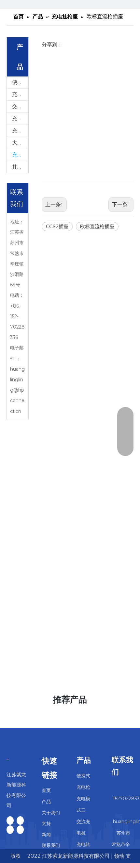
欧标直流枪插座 (97, 226)
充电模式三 (20, 94)
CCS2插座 (57, 226)
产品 (46, 801)
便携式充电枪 (20, 82)
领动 (119, 856)
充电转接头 (20, 118)
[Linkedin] (20, 820)
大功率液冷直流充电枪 (20, 143)
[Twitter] (10, 829)
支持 (46, 823)
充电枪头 (20, 130)
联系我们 (51, 845)
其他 (17, 167)
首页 (46, 790)
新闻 (46, 835)
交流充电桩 (20, 106)
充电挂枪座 (20, 155)
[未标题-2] (8, 758)
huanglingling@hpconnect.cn (17, 390)
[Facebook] (10, 820)
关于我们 (51, 813)
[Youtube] (20, 829)
